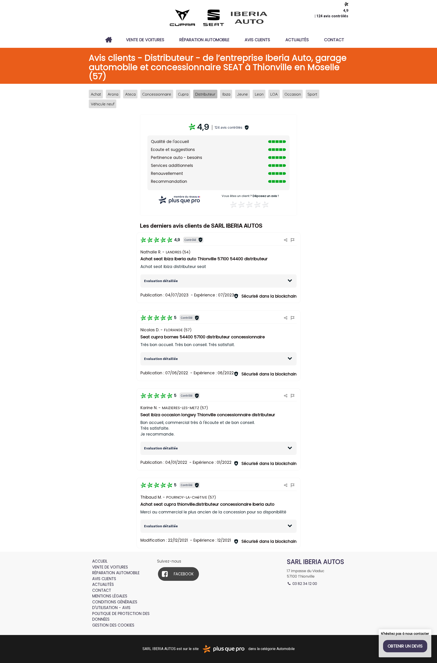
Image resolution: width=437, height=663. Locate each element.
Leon (259, 94)
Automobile (286, 649)
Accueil (109, 40)
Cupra (183, 94)
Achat (96, 94)
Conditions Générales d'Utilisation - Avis (114, 605)
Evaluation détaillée (161, 280)
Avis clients (257, 40)
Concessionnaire (156, 94)
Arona (113, 94)
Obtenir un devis (405, 646)
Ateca (130, 94)
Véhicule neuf (102, 104)
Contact (334, 40)
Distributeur (205, 94)
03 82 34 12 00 (304, 583)
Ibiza (226, 94)
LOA (274, 94)
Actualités (297, 40)
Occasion (293, 94)
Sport (312, 94)
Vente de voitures (145, 40)
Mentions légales (109, 596)
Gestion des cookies (113, 625)
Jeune (242, 94)
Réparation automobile (204, 40)
